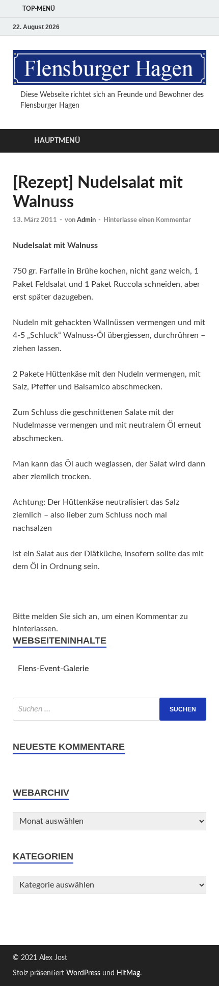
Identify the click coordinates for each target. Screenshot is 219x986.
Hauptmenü (57, 140)
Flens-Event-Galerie (53, 668)
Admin (86, 220)
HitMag (128, 973)
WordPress (83, 973)
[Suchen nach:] (109, 709)
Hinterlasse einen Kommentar (147, 220)
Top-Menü (38, 9)
